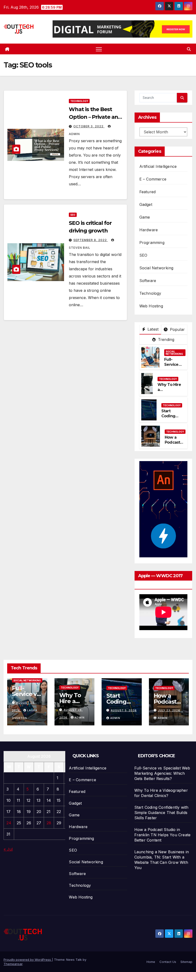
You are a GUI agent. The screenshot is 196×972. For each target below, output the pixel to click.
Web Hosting (151, 306)
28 (49, 822)
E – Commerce (152, 179)
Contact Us (167, 962)
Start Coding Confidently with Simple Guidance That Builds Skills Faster (161, 812)
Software (147, 280)
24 (8, 822)
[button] (189, 49)
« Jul (8, 849)
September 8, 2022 (90, 240)
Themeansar (13, 964)
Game (144, 217)
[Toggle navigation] (99, 49)
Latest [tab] (152, 329)
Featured (147, 191)
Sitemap (186, 962)
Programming (151, 242)
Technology (79, 101)
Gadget (145, 204)
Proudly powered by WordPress (28, 959)
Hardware (148, 229)
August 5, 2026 (124, 710)
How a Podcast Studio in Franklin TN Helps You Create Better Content (162, 834)
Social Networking (156, 268)
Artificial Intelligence (158, 166)
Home (151, 962)
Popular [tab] (177, 329)
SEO (72, 214)
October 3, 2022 (88, 126)
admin (80, 717)
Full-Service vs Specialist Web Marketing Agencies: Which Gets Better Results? (162, 773)
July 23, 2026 (169, 710)
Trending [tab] (165, 339)
